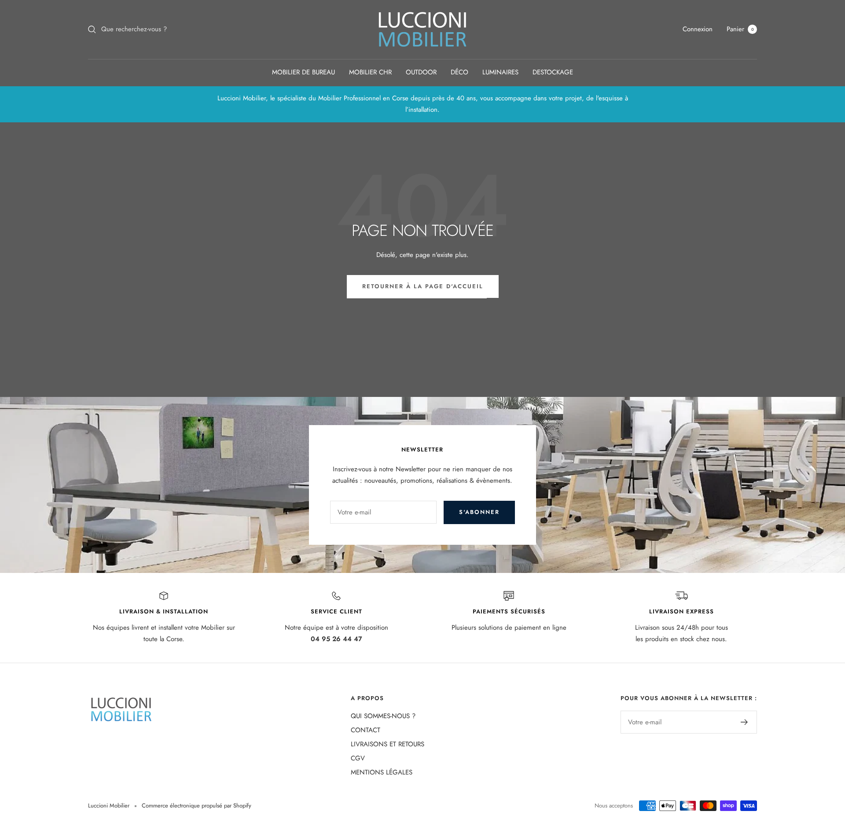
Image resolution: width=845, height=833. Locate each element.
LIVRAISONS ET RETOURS (387, 744)
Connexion (698, 29)
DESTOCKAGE (553, 72)
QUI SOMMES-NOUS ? (383, 716)
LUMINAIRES (500, 72)
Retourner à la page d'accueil (422, 286)
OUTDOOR (421, 72)
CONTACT (365, 730)
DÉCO (459, 72)
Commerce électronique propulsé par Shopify (196, 805)
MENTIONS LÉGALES (381, 772)
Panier (740, 29)
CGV (358, 758)
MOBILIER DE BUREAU (303, 72)
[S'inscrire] (744, 722)
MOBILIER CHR (370, 72)
